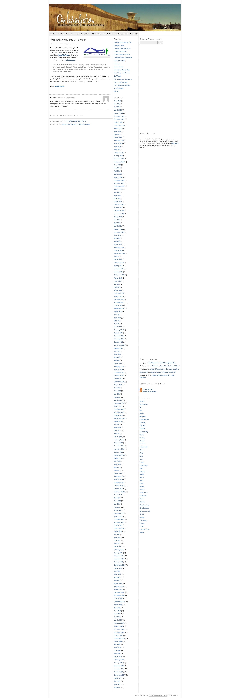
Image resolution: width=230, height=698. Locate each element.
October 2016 (118, 342)
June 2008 (117, 647)
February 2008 (119, 660)
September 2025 (119, 125)
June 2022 (117, 195)
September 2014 (119, 418)
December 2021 (119, 211)
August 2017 (118, 311)
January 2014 (118, 443)
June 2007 (117, 684)
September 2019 (119, 253)
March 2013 (118, 473)
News (61, 34)
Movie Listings (118, 67)
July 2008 (117, 644)
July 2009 (117, 608)
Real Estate (121, 34)
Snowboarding (144, 508)
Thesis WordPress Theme (158, 695)
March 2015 (118, 400)
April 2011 (117, 543)
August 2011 (118, 531)
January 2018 (118, 296)
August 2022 (118, 189)
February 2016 (119, 366)
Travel (142, 526)
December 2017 (119, 299)
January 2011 (118, 553)
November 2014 (119, 412)
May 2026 (117, 104)
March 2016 (118, 363)
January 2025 (118, 143)
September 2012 (119, 492)
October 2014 (118, 415)
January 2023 (118, 177)
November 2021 (119, 214)
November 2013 (119, 449)
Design (142, 441)
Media (142, 474)
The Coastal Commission (122, 85)
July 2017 (117, 314)
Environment (144, 447)
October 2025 (118, 122)
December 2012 (119, 482)
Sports (142, 514)
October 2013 (118, 452)
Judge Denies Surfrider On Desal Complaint (76, 124)
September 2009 (119, 601)
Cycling (142, 438)
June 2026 (117, 101)
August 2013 (118, 458)
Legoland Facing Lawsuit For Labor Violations (164, 369)
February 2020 (119, 247)
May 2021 (117, 220)
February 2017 (119, 330)
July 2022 (117, 192)
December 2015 (119, 372)
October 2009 (118, 598)
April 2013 (117, 470)
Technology (143, 520)
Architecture (144, 404)
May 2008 (117, 650)
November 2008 (119, 632)
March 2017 (118, 327)
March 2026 (118, 110)
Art (141, 407)
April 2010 (117, 580)
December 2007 (119, 666)
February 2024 (119, 152)
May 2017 (117, 321)
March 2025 (118, 137)
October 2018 (118, 272)
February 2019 (119, 262)
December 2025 (119, 116)
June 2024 (117, 146)
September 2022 (119, 186)
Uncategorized (144, 529)
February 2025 (119, 140)
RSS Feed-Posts (147, 389)
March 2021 (118, 226)
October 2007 (118, 672)
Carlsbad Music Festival (122, 54)
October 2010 (118, 562)
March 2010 (118, 583)
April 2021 (117, 223)
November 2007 (119, 669)
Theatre (142, 523)
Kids (141, 468)
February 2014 (119, 440)
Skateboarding (144, 505)
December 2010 (119, 556)
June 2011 (117, 537)
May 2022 (117, 198)
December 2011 (119, 519)
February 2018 (119, 293)
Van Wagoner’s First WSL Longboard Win (162, 363)
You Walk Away (63, 55)
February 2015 (119, 403)
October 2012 (118, 489)
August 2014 (118, 421)
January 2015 (118, 406)
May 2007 (117, 687)
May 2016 (117, 357)
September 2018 (119, 275)
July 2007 (117, 681)
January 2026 (118, 113)
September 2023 (119, 162)
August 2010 (118, 568)
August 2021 (118, 217)
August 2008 (118, 641)
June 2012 (117, 501)
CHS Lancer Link (119, 61)
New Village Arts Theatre (122, 73)
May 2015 (117, 394)
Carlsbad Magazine (120, 51)
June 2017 (117, 318)
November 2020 (119, 232)
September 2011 (119, 528)
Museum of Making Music (122, 70)
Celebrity (142, 422)
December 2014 (119, 409)
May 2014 (117, 430)
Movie (142, 477)
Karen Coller (144, 372)
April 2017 (117, 324)
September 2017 (119, 308)
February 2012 (119, 513)
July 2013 (117, 461)
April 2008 (117, 653)
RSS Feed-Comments (149, 391)
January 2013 (118, 479)
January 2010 (118, 589)
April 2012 (117, 507)
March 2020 (118, 244)
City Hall (142, 425)
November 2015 (119, 375)
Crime (142, 435)
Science (142, 502)
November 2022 (119, 183)
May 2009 (117, 614)
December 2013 (119, 446)
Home (53, 34)
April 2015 (117, 397)
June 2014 (117, 427)
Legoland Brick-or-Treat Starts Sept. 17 (163, 372)
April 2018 (117, 287)
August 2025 (118, 128)
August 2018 (118, 278)
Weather (116, 91)
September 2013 (119, 455)
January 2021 (118, 229)
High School (143, 465)
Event (141, 450)
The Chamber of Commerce (123, 79)
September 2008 (119, 638)
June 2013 (117, 464)
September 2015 (119, 382)
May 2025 (117, 134)
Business (108, 34)
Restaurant (143, 496)
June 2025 (117, 131)
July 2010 (117, 571)
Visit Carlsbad (118, 88)
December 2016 (119, 336)
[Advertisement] (160, 88)
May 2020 (117, 238)
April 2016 (117, 360)
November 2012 (119, 485)
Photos (134, 34)
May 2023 (117, 168)
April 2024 (117, 149)
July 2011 (117, 534)
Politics (142, 489)
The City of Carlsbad (120, 82)
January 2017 (118, 333)
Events (70, 34)
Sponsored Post (145, 511)
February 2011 (118, 550)
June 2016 (117, 354)
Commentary (144, 432)
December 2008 (119, 629)
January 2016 (118, 369)
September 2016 (119, 345)
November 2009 (119, 595)
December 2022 (119, 180)
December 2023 (119, 159)
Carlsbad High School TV (122, 48)
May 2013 (117, 467)
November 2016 (119, 339)
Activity (142, 401)
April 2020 (117, 241)
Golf (141, 459)
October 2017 (118, 305)
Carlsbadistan (115, 15)
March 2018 (118, 290)
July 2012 (117, 498)
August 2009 (118, 605)
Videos (142, 532)
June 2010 (117, 574)
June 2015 (117, 391)
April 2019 (117, 256)
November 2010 (119, 559)
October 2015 (118, 378)
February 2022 (119, 204)
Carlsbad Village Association (123, 57)
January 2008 (118, 663)
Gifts (141, 456)
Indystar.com (70, 60)
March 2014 (118, 437)
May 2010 (117, 577)
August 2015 (118, 385)
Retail (141, 499)
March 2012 (118, 510)
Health (142, 462)
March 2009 (118, 620)
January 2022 (118, 207)
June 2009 (117, 611)
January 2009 (118, 626)
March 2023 (118, 174)
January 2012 (118, 516)
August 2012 (118, 495)
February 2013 (119, 476)
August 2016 (118, 348)
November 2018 (119, 269)
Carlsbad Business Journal (122, 42)
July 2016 (117, 351)
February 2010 (119, 586)
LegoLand (117, 64)
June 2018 (117, 281)
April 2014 (117, 434)
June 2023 (117, 165)
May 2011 (117, 540)
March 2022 (118, 201)
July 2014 (117, 424)
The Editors (174, 143)
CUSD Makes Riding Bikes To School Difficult (165, 366)
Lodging (96, 34)
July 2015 (117, 388)
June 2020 (117, 235)
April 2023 (117, 171)
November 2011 (119, 522)
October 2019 (118, 250)
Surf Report (117, 76)
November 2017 (119, 302)
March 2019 (118, 259)
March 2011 (118, 546)
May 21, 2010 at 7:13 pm (66, 97)
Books (142, 413)
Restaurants (83, 34)
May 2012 (117, 504)
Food (141, 453)
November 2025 (119, 119)
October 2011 (118, 525)
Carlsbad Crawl (119, 45)
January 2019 (118, 266)
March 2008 (118, 656)
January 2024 (118, 156)
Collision (142, 428)
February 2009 (119, 623)
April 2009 (117, 617)
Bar (141, 410)
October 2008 (118, 635)
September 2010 (119, 565)
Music (142, 480)
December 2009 (119, 592)
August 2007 (118, 678)
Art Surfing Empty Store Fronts (76, 121)
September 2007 (119, 675)
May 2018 (117, 284)
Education (143, 444)
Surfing (142, 517)
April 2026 (117, 107)
